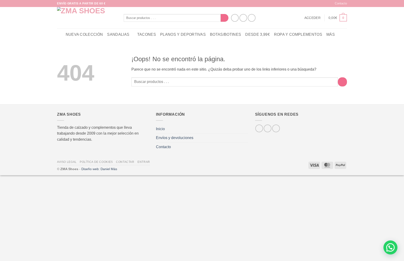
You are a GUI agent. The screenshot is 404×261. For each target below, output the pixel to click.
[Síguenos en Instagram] (243, 18)
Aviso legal (67, 162)
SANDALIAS (118, 34)
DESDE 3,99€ (257, 34)
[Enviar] (224, 18)
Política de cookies (96, 162)
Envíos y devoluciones (174, 138)
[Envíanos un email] (252, 18)
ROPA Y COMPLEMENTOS (298, 34)
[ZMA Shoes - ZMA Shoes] (87, 17)
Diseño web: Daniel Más (99, 169)
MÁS (330, 34)
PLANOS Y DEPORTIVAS (183, 34)
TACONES (146, 34)
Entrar (143, 162)
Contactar (125, 162)
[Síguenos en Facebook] (235, 18)
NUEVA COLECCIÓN (84, 34)
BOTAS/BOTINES (225, 34)
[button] (312, 18)
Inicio (160, 129)
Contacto (341, 3)
